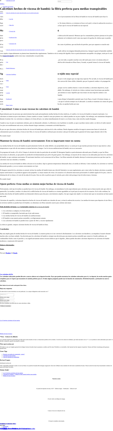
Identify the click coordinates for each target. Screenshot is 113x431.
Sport (14, 423)
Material (3, 423)
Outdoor (9, 423)
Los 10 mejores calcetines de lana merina (15, 428)
